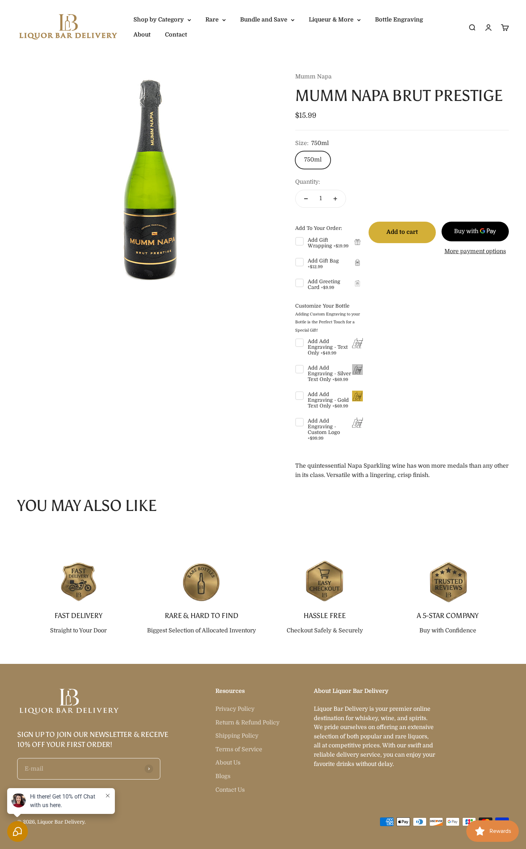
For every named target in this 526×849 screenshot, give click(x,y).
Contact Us (230, 790)
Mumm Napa (313, 76)
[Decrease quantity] (306, 198)
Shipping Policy (236, 736)
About (142, 35)
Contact (176, 35)
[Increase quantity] (335, 198)
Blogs (222, 776)
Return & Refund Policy (247, 722)
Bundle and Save (263, 19)
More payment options (475, 251)
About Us (227, 762)
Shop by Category (158, 19)
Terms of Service (238, 749)
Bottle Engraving (399, 19)
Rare (212, 19)
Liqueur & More (331, 19)
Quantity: (307, 182)
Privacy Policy (234, 709)
